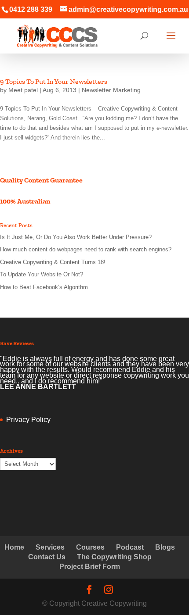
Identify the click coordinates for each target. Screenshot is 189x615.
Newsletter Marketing (111, 89)
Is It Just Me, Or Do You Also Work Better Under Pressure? (76, 237)
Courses (90, 547)
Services (50, 547)
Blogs (165, 547)
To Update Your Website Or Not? (41, 274)
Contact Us (46, 557)
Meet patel (23, 89)
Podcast (130, 547)
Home (14, 547)
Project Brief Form (89, 566)
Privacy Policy (28, 419)
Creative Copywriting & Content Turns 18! (52, 262)
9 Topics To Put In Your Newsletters (53, 81)
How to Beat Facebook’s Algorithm (44, 287)
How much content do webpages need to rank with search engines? (85, 249)
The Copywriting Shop (114, 557)
